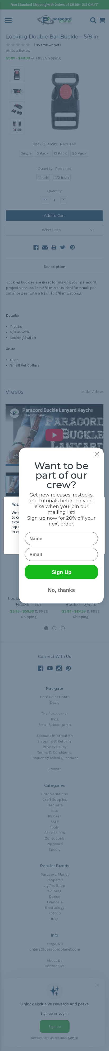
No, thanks (61, 590)
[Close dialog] (97, 454)
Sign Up (61, 572)
